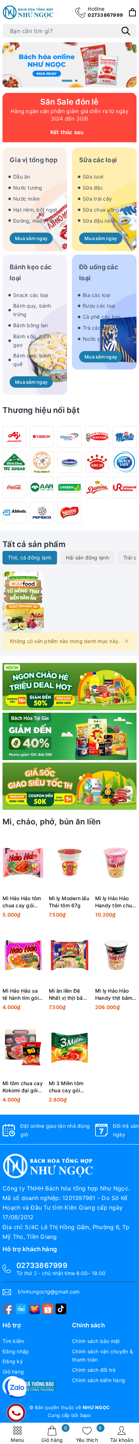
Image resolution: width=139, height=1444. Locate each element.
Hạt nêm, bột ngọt (35, 210)
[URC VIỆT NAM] (125, 487)
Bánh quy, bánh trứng (32, 310)
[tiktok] (61, 1309)
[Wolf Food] (69, 686)
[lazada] (34, 1309)
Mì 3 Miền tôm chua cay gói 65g (66, 1087)
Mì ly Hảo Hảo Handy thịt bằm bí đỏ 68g (114, 994)
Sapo (85, 1415)
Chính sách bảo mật (96, 1341)
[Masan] (69, 437)
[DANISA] (97, 487)
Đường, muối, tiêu (34, 221)
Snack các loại (30, 295)
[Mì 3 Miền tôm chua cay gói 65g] (69, 1047)
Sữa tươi (93, 177)
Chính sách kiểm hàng (98, 1380)
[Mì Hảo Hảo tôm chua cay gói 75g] (23, 862)
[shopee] (47, 1309)
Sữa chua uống (101, 210)
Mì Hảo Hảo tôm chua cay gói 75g (21, 902)
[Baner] (69, 786)
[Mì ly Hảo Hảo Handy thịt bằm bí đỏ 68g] (116, 955)
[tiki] (21, 1309)
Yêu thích (89, 1434)
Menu (17, 1440)
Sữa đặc (93, 188)
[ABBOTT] (14, 513)
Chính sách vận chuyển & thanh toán (102, 1355)
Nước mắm (26, 199)
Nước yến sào (99, 339)
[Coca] (14, 487)
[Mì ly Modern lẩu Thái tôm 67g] (69, 862)
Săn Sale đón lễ (69, 101)
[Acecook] (97, 437)
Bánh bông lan (30, 325)
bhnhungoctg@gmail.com (48, 1292)
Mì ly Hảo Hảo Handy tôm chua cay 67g (115, 902)
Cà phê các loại (101, 317)
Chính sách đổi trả (94, 1370)
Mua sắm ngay (31, 238)
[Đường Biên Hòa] (14, 462)
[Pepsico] (42, 513)
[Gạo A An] (42, 487)
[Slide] (69, 65)
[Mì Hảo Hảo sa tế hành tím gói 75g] (23, 955)
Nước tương (27, 188)
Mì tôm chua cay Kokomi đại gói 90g (22, 1087)
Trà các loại (96, 328)
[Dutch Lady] (125, 462)
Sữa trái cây (97, 199)
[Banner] (23, 601)
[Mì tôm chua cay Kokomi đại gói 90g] (23, 1047)
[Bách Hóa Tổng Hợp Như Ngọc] (28, 12)
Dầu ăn (21, 177)
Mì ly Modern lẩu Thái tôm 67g (69, 901)
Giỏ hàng (54, 1434)
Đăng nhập (15, 1351)
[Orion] (42, 437)
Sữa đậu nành (99, 221)
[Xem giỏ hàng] (132, 12)
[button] (67, 81)
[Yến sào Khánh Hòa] (42, 462)
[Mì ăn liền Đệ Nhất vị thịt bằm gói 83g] (69, 955)
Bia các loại (96, 295)
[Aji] (14, 437)
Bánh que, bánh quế (32, 359)
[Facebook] (7, 1309)
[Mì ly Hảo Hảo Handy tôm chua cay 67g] (116, 862)
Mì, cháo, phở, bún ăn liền (51, 821)
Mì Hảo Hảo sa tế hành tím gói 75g (20, 994)
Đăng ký (12, 1361)
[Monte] (125, 437)
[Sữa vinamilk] (69, 462)
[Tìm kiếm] (125, 31)
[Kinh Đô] (97, 462)
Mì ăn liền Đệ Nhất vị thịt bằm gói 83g (68, 994)
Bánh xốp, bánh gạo (32, 340)
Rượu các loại (99, 306)
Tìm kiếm (13, 1341)
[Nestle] (69, 513)
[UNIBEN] (69, 487)
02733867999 (105, 12)
